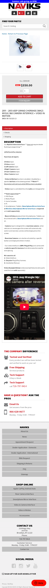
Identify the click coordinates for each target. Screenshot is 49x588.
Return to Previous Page (18, 33)
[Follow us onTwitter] (27, 566)
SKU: (4, 118)
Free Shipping (17, 367)
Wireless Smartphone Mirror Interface (20, 209)
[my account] (14, 13)
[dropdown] (34, 13)
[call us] (28, 13)
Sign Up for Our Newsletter (20, 574)
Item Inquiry (24, 101)
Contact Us (24, 549)
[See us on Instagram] (20, 566)
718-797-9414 (20, 386)
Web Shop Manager (40, 587)
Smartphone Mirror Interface (33, 206)
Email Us (14, 404)
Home (4, 33)
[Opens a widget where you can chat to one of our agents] (38, 583)
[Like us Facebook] (12, 566)
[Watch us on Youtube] (34, 566)
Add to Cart (24, 96)
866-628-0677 (17, 411)
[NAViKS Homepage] (24, 7)
